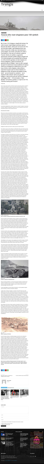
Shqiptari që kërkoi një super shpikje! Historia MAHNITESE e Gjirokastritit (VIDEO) (24, 434)
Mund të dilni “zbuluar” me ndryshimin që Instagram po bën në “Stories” (6, 376)
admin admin (9, 380)
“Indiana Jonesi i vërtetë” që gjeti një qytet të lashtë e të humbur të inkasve (14, 397)
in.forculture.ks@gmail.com (8, 460)
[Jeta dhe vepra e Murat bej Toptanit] (24, 392)
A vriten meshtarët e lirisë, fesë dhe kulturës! (22, 375)
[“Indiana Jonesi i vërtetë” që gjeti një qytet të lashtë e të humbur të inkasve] (14, 392)
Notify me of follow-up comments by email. (7, 423)
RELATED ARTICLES (4, 387)
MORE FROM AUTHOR (11, 387)
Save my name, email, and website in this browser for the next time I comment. (12, 421)
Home (2, 31)
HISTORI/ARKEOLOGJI (6, 31)
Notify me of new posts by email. (6, 424)
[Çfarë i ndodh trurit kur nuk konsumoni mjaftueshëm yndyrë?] (3, 434)
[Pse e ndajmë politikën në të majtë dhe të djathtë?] (3, 439)
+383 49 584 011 (15, 460)
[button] (42, 10)
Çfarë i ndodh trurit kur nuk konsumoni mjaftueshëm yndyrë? (9, 434)
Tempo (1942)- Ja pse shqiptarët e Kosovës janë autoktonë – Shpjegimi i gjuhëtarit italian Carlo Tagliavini (23, 445)
